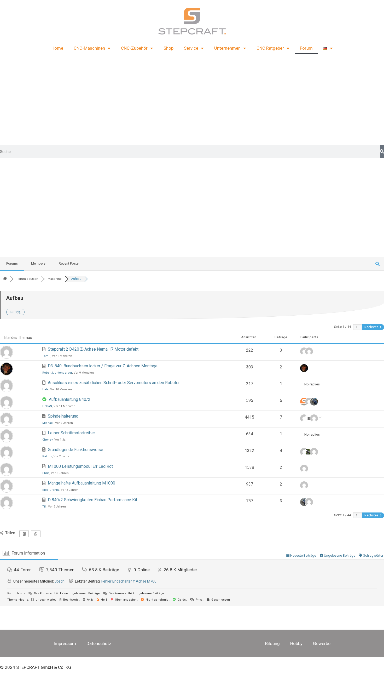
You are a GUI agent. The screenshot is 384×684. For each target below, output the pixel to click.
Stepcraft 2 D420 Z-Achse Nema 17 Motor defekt (93, 349)
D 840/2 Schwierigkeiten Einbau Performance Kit (92, 499)
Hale (45, 389)
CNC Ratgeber (270, 48)
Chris (45, 473)
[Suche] (382, 151)
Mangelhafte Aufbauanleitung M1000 (81, 483)
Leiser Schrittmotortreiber (71, 432)
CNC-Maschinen (89, 48)
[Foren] (5, 279)
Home (57, 48)
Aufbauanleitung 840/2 (69, 399)
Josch (60, 581)
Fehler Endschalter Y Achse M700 (128, 581)
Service (191, 48)
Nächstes (371, 327)
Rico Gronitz (50, 490)
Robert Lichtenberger (57, 372)
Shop (168, 48)
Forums (12, 263)
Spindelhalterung (63, 416)
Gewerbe (321, 643)
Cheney (47, 439)
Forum (306, 48)
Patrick (47, 456)
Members (38, 263)
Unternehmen (227, 48)
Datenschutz (98, 643)
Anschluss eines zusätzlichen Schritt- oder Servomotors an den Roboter (114, 382)
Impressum (65, 643)
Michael (48, 423)
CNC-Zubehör (134, 48)
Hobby (296, 643)
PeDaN (47, 406)
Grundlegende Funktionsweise (75, 449)
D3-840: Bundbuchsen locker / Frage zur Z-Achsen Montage (103, 365)
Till (44, 506)
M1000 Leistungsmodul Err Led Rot (80, 466)
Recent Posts (69, 263)
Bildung (272, 643)
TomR (46, 356)
